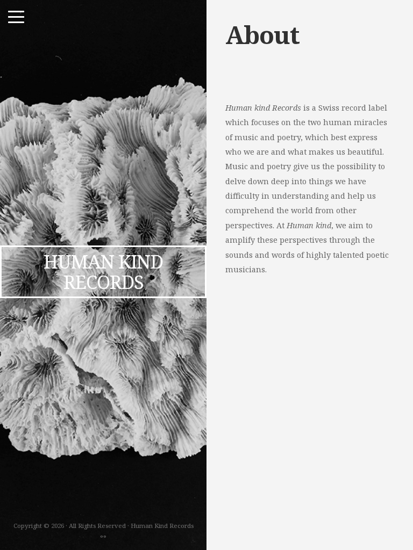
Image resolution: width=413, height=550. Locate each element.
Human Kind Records (103, 271)
